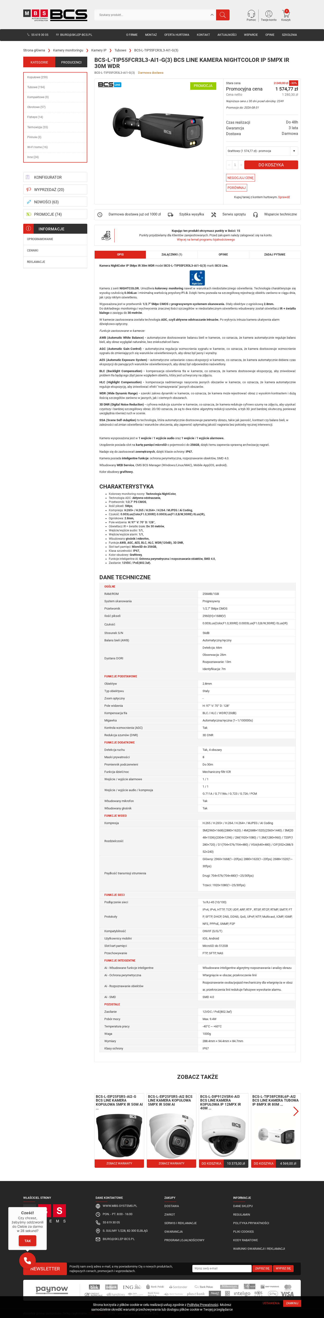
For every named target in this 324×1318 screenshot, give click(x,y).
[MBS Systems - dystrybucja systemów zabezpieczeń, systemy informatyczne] (55, 1212)
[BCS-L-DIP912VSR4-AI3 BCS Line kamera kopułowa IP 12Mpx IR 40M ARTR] (223, 1136)
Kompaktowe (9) (38, 97)
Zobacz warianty (119, 1163)
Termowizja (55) (37, 127)
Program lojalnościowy (184, 1240)
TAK (27, 1241)
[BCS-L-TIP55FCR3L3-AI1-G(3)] (159, 129)
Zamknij (292, 1303)
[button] (27, 1260)
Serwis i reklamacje (180, 1223)
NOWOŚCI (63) (46, 202)
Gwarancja (173, 1231)
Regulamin (241, 1214)
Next (296, 1111)
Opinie (269, 34)
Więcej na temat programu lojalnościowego (206, 239)
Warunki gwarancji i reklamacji (259, 1248)
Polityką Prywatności (202, 1305)
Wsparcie (251, 34)
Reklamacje (36, 262)
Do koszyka (271, 164)
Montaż (151, 34)
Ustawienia (271, 1303)
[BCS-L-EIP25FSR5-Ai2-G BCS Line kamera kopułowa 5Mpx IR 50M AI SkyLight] (119, 1136)
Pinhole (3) (34, 137)
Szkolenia (289, 34)
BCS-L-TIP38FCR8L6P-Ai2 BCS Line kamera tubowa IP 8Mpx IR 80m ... (275, 1101)
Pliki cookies (243, 1231)
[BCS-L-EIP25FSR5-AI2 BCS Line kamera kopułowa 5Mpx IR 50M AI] (171, 1136)
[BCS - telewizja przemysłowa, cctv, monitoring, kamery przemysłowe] (55, 15)
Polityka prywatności (251, 1223)
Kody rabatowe (245, 1240)
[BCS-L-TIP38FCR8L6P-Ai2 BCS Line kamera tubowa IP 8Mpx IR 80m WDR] (275, 1136)
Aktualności (227, 34)
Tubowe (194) (36, 87)
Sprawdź (284, 197)
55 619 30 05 (39, 34)
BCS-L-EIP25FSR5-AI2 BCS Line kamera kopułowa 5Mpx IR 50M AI (170, 1101)
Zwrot (169, 1214)
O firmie (132, 34)
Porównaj (236, 188)
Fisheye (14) (35, 117)
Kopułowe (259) (37, 77)
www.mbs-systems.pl (120, 1206)
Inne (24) (33, 157)
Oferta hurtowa (176, 34)
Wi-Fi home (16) (37, 147)
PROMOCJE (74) (48, 214)
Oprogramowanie (40, 239)
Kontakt (203, 34)
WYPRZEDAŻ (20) (49, 189)
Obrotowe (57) (36, 107)
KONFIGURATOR (48, 177)
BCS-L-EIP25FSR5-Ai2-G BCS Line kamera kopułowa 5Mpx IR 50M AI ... (119, 1103)
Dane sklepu (243, 1206)
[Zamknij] (47, 1207)
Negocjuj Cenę (240, 178)
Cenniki (32, 250)
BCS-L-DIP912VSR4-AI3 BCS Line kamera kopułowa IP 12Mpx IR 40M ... (220, 1103)
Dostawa (171, 1206)
